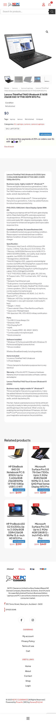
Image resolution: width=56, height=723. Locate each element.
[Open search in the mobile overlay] (28, 11)
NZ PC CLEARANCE (20, 700)
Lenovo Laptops (27, 88)
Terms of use (28, 646)
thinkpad (39, 119)
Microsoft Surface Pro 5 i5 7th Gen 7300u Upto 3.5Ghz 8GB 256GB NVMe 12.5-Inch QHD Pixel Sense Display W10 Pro (40, 476)
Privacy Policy (28, 641)
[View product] (22, 451)
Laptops (19, 124)
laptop (12, 119)
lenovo (20, 119)
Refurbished (29, 119)
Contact (28, 676)
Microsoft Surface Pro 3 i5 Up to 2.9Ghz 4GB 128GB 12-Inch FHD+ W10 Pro (40, 531)
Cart (28, 651)
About (28, 671)
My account (28, 636)
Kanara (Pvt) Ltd (36, 702)
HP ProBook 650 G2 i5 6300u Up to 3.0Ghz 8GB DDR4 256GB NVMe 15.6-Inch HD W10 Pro (15, 531)
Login (28, 685)
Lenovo (15, 88)
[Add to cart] (22, 447)
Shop (28, 681)
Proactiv (19, 702)
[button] (47, 31)
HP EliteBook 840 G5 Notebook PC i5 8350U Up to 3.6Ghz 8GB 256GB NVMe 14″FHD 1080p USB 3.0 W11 (15, 476)
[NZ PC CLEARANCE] (22, 620)
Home (6, 88)
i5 (15, 124)
